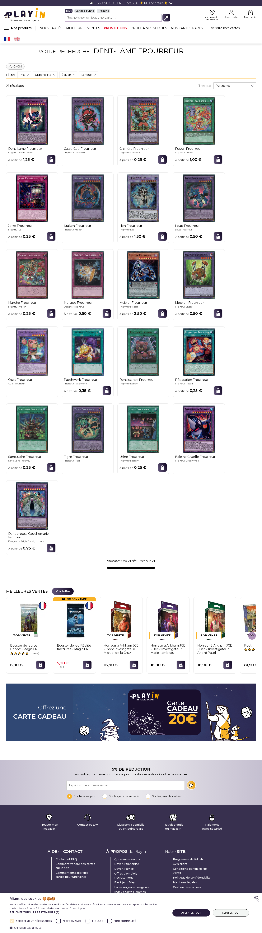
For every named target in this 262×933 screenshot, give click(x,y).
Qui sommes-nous (127, 859)
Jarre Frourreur (20, 226)
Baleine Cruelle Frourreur (195, 457)
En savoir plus (77, 908)
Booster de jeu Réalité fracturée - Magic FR (74, 647)
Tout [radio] (69, 10)
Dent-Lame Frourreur (25, 149)
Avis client (180, 864)
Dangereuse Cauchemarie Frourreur (28, 535)
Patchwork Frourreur (80, 380)
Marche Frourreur (22, 302)
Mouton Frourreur (189, 302)
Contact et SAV (87, 824)
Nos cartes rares (187, 28)
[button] (88, 912)
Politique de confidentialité (192, 877)
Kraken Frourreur (77, 226)
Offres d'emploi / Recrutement (125, 875)
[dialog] (131, 913)
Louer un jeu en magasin (131, 887)
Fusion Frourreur (188, 149)
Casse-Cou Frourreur (80, 149)
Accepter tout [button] (191, 912)
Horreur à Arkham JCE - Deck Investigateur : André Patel (214, 649)
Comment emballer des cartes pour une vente (72, 875)
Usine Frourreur (131, 457)
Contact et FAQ (66, 859)
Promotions (115, 28)
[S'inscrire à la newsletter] (191, 785)
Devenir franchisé (126, 864)
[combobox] (234, 85)
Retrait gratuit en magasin (173, 826)
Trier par (205, 85)
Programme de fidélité (188, 859)
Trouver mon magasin (49, 826)
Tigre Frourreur (76, 457)
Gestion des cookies (187, 887)
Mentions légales (185, 882)
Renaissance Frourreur (137, 380)
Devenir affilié (124, 868)
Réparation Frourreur (191, 380)
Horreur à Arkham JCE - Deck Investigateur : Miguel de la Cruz (121, 649)
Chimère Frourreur (134, 149)
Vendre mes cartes (225, 28)
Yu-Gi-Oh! (15, 66)
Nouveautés (51, 28)
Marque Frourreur (78, 302)
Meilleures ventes (83, 28)
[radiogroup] (117, 11)
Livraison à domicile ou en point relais (130, 826)
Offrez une (39, 712)
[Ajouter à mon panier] (51, 159)
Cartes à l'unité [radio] (84, 10)
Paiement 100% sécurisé (212, 826)
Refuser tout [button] (231, 912)
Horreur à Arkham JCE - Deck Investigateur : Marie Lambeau (168, 649)
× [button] (257, 900)
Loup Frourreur (187, 226)
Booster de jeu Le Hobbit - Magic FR (23, 647)
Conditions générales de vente (190, 871)
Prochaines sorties (149, 28)
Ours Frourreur (20, 380)
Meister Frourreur (133, 302)
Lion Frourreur (130, 226)
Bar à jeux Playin (125, 882)
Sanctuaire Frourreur (24, 457)
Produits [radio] (103, 10)
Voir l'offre (63, 591)
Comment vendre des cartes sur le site (75, 866)
